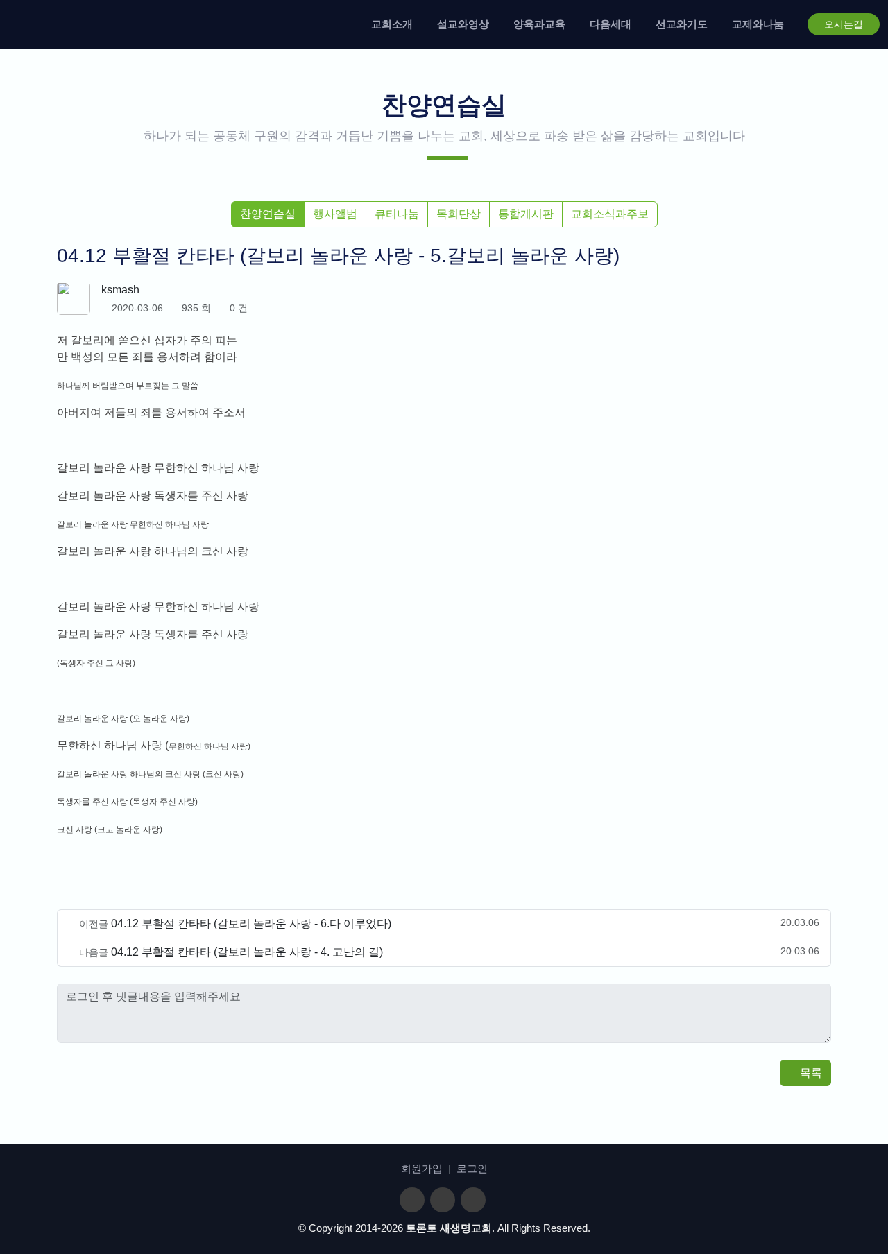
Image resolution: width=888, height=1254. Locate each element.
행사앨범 (335, 214)
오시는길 (843, 24)
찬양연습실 (268, 214)
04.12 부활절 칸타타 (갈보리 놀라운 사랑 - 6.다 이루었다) (251, 923)
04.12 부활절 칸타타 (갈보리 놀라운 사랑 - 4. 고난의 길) (247, 952)
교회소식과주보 (610, 214)
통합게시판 (526, 214)
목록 (809, 1073)
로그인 (472, 1168)
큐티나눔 (397, 214)
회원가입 (422, 1168)
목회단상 (458, 214)
